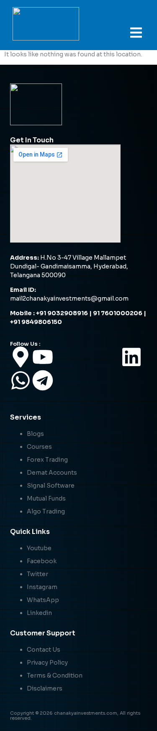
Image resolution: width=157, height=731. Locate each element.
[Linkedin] (131, 357)
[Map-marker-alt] (20, 357)
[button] (136, 33)
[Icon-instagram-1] (109, 357)
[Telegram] (42, 380)
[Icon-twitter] (87, 357)
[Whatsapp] (20, 380)
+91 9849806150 (36, 322)
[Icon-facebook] (64, 357)
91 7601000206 (117, 313)
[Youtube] (42, 357)
